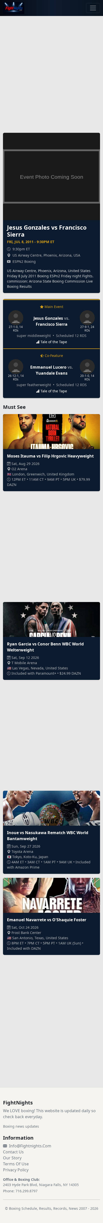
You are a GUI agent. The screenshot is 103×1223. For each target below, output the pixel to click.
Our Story (12, 1158)
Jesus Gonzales (48, 318)
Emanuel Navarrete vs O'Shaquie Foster (46, 919)
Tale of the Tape (53, 341)
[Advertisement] (51, 71)
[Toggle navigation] (93, 8)
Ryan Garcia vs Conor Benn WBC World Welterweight (45, 647)
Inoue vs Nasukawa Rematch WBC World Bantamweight (47, 835)
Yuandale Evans (52, 373)
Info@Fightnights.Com (30, 1146)
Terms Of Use (16, 1164)
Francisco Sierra (52, 324)
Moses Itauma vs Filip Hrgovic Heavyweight (50, 456)
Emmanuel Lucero (48, 367)
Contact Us (13, 1152)
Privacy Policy (15, 1170)
